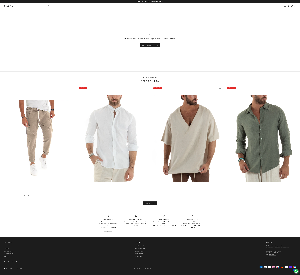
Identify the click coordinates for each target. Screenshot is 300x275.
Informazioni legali (140, 248)
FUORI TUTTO (39, 6)
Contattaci (7, 256)
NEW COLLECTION (27, 6)
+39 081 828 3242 (109, 229)
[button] (292, 6)
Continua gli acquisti (150, 45)
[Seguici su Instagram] (8, 262)
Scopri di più (150, 203)
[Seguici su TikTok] (12, 262)
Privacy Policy (138, 256)
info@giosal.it (108, 231)
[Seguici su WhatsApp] (17, 262)
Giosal (38, 193)
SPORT (95, 6)
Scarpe (67, 6)
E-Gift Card (86, 6)
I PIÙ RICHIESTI (50, 6)
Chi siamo (6, 248)
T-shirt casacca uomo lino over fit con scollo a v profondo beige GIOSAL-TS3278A (187, 195)
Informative (104, 6)
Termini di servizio (139, 246)
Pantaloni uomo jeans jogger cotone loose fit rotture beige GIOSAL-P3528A (38, 195)
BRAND (60, 6)
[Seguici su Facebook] (4, 262)
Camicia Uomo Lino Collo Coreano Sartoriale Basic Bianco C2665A (113, 195)
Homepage (7, 246)
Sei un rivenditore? (9, 253)
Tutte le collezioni (8, 251)
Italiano (277, 6)
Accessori (76, 6)
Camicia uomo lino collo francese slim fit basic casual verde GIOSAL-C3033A (261, 195)
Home (17, 6)
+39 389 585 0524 (111, 227)
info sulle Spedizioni (140, 251)
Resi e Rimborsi (139, 253)
